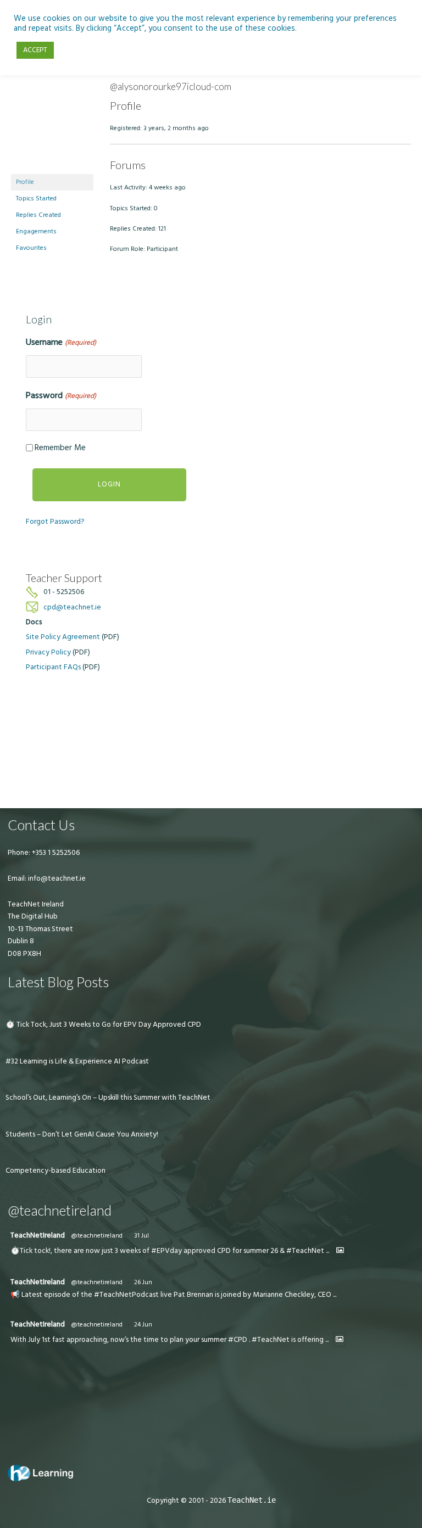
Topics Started (36, 198)
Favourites (31, 248)
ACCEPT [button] (35, 50)
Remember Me (60, 448)
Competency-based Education (55, 1171)
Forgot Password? (55, 522)
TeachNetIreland (37, 1235)
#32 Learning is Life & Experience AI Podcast (77, 1061)
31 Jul (141, 1235)
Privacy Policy (48, 652)
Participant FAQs (53, 667)
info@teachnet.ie (56, 878)
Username (61, 342)
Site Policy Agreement (63, 637)
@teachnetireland (97, 1235)
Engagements (36, 231)
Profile (25, 182)
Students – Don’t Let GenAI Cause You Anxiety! (81, 1134)
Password (61, 395)
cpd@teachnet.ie (72, 607)
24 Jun (143, 1324)
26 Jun (143, 1282)
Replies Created (38, 215)
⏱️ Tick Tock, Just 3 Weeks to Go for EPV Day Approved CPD (103, 1024)
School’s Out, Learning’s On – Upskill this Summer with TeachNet (107, 1097)
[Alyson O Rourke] (52, 127)
